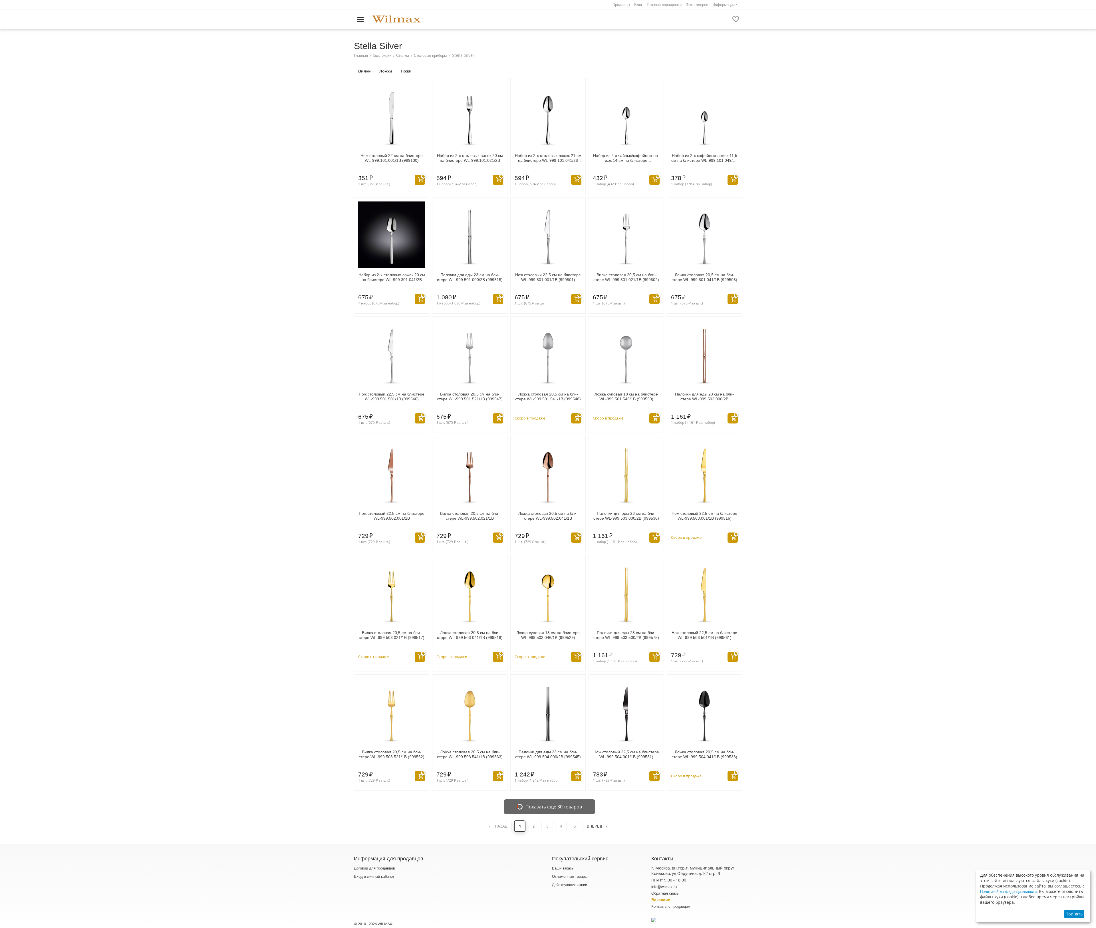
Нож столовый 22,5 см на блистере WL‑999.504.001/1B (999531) (626, 754)
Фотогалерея (697, 5)
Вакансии (660, 899)
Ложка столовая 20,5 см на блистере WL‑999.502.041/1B (548, 516)
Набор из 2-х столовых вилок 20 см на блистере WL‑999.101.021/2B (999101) (470, 158)
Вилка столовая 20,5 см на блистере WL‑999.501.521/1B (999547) (470, 396)
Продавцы (621, 5)
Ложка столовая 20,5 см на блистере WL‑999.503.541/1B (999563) (470, 754)
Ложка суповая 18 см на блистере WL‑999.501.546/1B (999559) (626, 396)
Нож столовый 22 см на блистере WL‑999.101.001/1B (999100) (391, 158)
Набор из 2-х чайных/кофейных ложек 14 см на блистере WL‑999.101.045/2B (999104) (626, 158)
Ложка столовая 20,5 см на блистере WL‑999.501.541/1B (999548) (548, 396)
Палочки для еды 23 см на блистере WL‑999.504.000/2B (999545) (548, 754)
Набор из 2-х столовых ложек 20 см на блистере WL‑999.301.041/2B (391, 277)
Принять (1074, 914)
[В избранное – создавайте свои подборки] (736, 19)
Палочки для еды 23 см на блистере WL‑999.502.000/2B (704, 396)
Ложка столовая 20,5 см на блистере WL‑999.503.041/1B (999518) (470, 635)
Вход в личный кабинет (374, 876)
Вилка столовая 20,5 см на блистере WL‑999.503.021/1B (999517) (391, 635)
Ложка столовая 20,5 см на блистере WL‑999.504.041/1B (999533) (704, 754)
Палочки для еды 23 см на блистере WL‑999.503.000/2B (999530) (626, 516)
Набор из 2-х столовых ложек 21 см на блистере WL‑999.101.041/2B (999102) (548, 158)
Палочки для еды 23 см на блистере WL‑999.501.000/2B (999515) (470, 277)
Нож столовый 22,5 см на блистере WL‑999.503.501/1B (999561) (704, 635)
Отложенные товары (569, 876)
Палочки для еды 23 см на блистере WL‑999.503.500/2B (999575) (626, 635)
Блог (638, 5)
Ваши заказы (563, 868)
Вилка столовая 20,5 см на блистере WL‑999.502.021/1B (469, 516)
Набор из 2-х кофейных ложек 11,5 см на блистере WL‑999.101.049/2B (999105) (704, 158)
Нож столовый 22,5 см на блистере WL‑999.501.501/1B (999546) (391, 396)
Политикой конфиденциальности (1008, 891)
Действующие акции (569, 885)
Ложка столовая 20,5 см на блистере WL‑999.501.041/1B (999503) (704, 277)
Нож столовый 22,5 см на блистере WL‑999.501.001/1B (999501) (548, 277)
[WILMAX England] (396, 19)
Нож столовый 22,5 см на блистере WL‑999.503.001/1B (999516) (704, 516)
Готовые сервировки (664, 5)
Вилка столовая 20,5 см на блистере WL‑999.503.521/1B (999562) (391, 754)
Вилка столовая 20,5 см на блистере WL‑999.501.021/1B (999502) (626, 277)
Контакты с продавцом (670, 906)
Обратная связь (665, 893)
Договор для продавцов (374, 868)
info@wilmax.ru (664, 887)
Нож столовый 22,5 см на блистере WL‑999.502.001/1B (391, 516)
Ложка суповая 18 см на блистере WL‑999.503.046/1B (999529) (548, 635)
